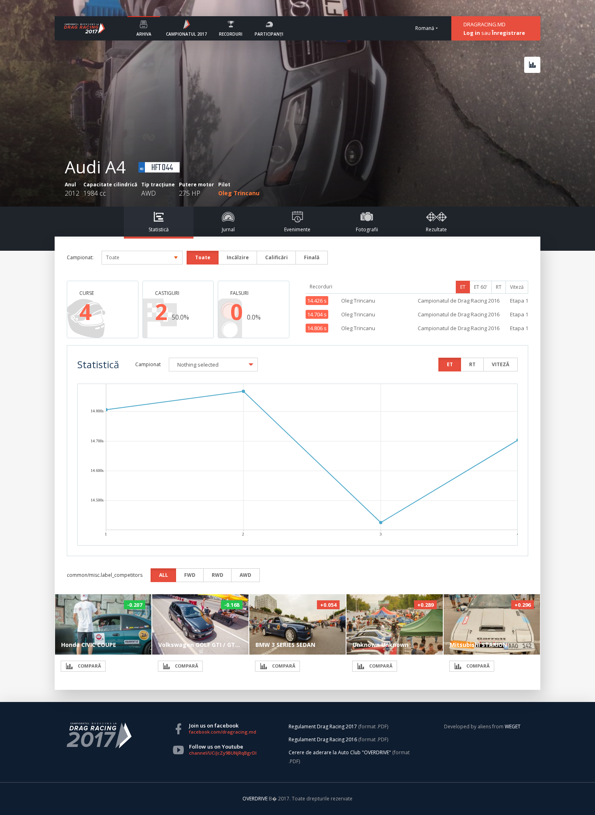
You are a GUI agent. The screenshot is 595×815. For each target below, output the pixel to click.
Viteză (517, 287)
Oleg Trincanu (238, 193)
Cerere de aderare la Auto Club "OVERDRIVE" (340, 752)
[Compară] (532, 65)
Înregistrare (508, 32)
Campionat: (80, 257)
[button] (213, 364)
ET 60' (480, 287)
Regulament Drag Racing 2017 (323, 726)
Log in (471, 32)
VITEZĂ (500, 364)
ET (462, 287)
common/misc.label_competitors (104, 575)
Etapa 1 (519, 300)
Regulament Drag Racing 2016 (323, 739)
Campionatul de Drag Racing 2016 (458, 300)
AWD (245, 575)
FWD (190, 575)
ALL (163, 575)
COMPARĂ (88, 666)
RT (499, 287)
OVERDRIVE (255, 798)
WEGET (513, 726)
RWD (217, 575)
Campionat (148, 364)
